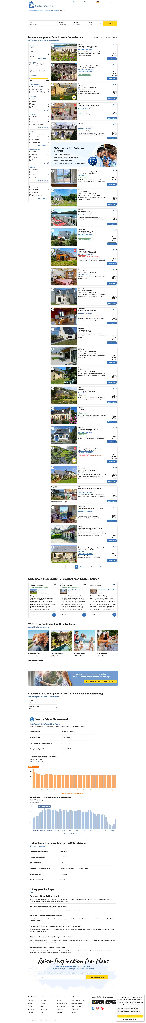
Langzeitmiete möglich (40, 124)
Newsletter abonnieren (97, 977)
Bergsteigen (40, 157)
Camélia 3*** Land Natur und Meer (39, 931)
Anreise (61, 22)
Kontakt (59, 1012)
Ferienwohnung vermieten (110, 2)
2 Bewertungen (88, 214)
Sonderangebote (40, 187)
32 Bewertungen (89, 511)
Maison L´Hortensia (84, 271)
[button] (130, 1019)
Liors (79, 125)
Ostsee (30, 1003)
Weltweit (31, 1009)
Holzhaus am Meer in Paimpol (87, 310)
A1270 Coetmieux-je (84, 330)
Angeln (40, 151)
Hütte (40, 174)
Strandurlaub (40, 139)
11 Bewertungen (89, 69)
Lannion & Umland (70, 899)
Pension (40, 177)
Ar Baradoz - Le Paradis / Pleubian (88, 429)
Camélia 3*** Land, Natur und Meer (88, 105)
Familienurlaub (40, 142)
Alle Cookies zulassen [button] (130, 1016)
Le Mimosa (81, 409)
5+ (43, 64)
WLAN (40, 101)
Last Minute (40, 189)
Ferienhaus (40, 169)
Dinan (49, 918)
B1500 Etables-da (83, 370)
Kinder (40, 119)
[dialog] (130, 1007)
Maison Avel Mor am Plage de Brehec (89, 172)
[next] (97, 567)
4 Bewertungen (88, 472)
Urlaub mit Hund (40, 136)
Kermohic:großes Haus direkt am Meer (89, 449)
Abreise (75, 22)
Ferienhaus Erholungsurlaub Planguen (89, 488)
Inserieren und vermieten (78, 1000)
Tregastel (83, 899)
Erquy (77, 899)
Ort (31, 22)
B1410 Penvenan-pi (84, 191)
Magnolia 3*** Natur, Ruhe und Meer (89, 66)
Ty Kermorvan (82, 469)
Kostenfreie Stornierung (40, 92)
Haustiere (40, 116)
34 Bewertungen (89, 254)
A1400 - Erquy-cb (83, 350)
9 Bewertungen (88, 89)
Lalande (80, 86)
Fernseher (40, 106)
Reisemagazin (61, 1006)
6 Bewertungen (88, 274)
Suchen (110, 23)
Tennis (40, 159)
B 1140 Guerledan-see (84, 211)
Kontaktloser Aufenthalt (40, 134)
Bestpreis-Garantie (40, 195)
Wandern (40, 154)
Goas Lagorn (81, 389)
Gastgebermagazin (76, 1003)
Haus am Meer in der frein (85, 231)
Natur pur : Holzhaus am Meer (87, 251)
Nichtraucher (40, 121)
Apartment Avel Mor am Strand (87, 46)
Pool (40, 98)
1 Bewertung (88, 128)
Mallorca (30, 1006)
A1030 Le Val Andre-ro (85, 290)
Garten (40, 104)
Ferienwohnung (40, 172)
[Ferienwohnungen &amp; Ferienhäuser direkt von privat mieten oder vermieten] (41, 6)
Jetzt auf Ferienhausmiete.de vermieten (100, 681)
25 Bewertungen (89, 108)
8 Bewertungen (88, 49)
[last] (101, 567)
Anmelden (79, 2)
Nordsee (30, 1000)
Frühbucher (40, 192)
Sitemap (30, 1012)
